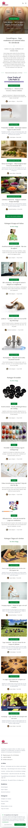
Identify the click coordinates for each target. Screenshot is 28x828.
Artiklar (3, 763)
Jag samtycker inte (8, 824)
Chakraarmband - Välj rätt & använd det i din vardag (13, 773)
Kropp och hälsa (14, 18)
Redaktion (4, 784)
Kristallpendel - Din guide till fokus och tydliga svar (12, 780)
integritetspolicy (5, 821)
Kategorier (4, 796)
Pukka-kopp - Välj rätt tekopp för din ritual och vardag (13, 768)
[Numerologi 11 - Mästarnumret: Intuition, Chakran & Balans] (14, 84)
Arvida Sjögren (4, 787)
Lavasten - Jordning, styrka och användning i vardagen (13, 771)
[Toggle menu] (25, 3)
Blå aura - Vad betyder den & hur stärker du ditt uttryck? (13, 766)
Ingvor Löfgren (4, 789)
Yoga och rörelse (14, 565)
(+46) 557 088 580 (7, 757)
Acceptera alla (20, 824)
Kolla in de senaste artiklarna (14, 216)
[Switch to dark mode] (23, 3)
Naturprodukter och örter (14, 160)
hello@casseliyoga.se (7, 759)
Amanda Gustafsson (5, 792)
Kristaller (14, 403)
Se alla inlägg (14, 226)
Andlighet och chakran (14, 85)
